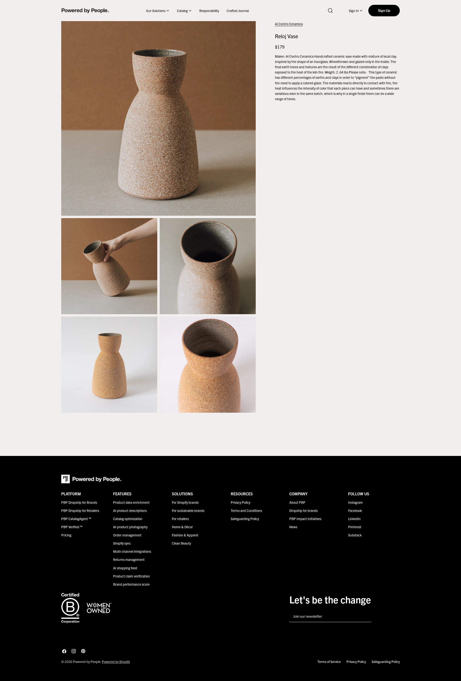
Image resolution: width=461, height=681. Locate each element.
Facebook (355, 510)
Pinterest (354, 527)
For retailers (180, 518)
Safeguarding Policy (245, 518)
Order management (127, 535)
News (293, 527)
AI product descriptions (130, 510)
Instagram (355, 502)
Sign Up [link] (384, 10)
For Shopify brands (185, 502)
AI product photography (130, 527)
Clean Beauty (181, 543)
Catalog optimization (127, 518)
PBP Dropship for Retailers (80, 510)
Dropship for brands (303, 510)
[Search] (330, 10)
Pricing (66, 535)
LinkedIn (354, 518)
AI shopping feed (125, 567)
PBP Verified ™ (71, 527)
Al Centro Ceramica (289, 24)
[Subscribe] (365, 617)
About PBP (297, 502)
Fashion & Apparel (185, 535)
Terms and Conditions (246, 510)
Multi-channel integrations (132, 551)
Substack (355, 535)
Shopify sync (122, 543)
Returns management (129, 559)
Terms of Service (329, 661)
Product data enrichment (131, 502)
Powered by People (86, 661)
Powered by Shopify (116, 661)
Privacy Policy (240, 502)
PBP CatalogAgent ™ (76, 518)
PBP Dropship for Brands (79, 502)
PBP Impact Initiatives (305, 518)
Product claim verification (131, 576)
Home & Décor (182, 527)
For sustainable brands (188, 510)
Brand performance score (131, 584)
